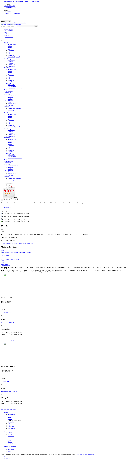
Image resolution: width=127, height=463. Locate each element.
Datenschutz (11, 449)
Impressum (11, 448)
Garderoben (11, 426)
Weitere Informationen (10, 446)
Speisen (10, 419)
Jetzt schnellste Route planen (8, 341)
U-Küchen (10, 434)
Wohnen (10, 416)
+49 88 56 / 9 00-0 (9, 12)
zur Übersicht (7, 207)
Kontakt (3, 23)
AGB (9, 451)
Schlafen (10, 417)
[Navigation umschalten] (1, 40)
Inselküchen (11, 436)
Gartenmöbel (11, 428)
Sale (5, 439)
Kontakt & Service (6, 21)
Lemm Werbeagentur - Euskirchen (85, 454)
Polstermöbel (11, 414)
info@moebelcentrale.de (10, 7)
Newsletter (23, 23)
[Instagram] (65, 18)
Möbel (6, 412)
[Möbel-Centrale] (11, 24)
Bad (9, 425)
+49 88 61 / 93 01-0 (9, 6)
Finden (35, 26)
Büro (9, 423)
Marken (12, 23)
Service (7, 23)
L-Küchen (10, 432)
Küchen (6, 431)
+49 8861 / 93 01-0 (6, 312)
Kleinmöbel (11, 422)
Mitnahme (10, 443)
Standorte (17, 23)
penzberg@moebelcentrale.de (12, 13)
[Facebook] (65, 16)
